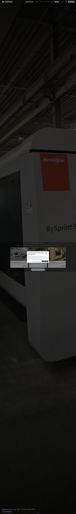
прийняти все (45, 261)
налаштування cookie (37, 261)
